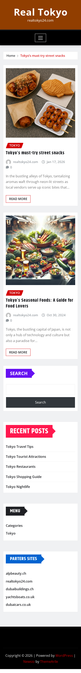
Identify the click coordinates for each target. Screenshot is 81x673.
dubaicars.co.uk (18, 604)
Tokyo (11, 533)
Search (19, 373)
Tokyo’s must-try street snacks (42, 55)
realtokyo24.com (25, 162)
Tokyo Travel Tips (19, 446)
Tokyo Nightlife (18, 486)
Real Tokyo (41, 11)
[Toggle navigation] (40, 38)
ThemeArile (49, 661)
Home (10, 55)
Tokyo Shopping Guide (24, 476)
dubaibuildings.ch (20, 589)
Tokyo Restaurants (21, 466)
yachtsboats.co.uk (20, 597)
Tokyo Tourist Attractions (26, 456)
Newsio (29, 661)
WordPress (64, 655)
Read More (18, 199)
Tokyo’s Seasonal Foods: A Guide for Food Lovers (39, 303)
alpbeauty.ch (16, 573)
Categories (14, 525)
